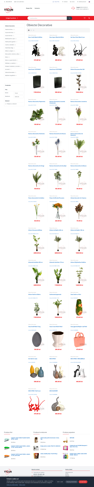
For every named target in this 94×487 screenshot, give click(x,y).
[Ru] (89, 2)
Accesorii (7, 69)
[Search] (69, 18)
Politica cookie (22, 484)
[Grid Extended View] (31, 30)
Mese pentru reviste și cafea (12, 54)
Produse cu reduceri (12, 103)
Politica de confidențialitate (12, 484)
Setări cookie (60, 481)
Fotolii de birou (8, 29)
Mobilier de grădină (10, 75)
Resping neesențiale (72, 481)
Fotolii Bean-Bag (9, 48)
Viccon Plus (56, 1)
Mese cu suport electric (11, 60)
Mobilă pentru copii (10, 38)
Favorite (67, 475)
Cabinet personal (82, 1)
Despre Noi (29, 8)
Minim (6, 92)
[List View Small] (33, 30)
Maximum (7, 96)
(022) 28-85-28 (9, 1)
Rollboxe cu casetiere (10, 63)
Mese (6, 57)
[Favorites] (84, 18)
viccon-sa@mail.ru (20, 1)
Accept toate (83, 481)
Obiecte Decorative (32, 35)
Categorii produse (11, 18)
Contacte (65, 1)
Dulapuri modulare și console (12, 66)
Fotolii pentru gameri (10, 41)
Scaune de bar (8, 35)
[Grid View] (28, 30)
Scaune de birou (9, 32)
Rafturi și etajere (9, 51)
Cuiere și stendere (9, 44)
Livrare (73, 1)
